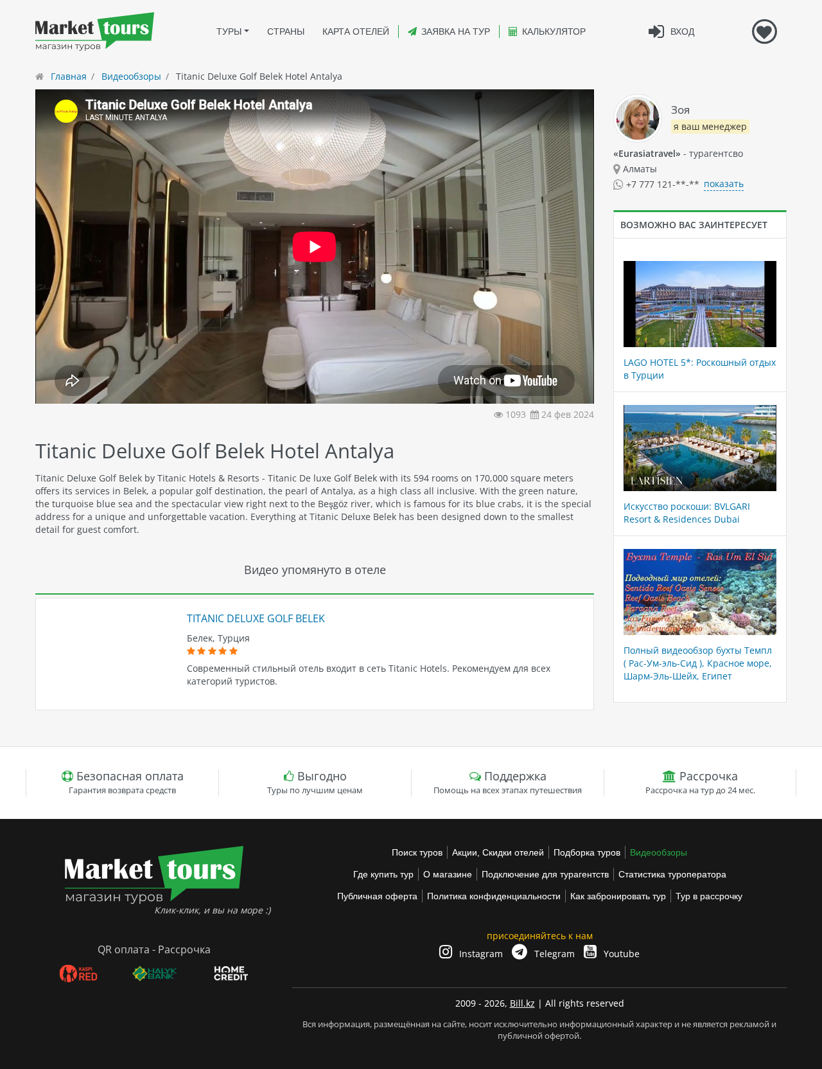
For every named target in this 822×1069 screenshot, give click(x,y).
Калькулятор (554, 31)
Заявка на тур (455, 31)
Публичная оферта (377, 896)
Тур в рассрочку (709, 896)
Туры (228, 31)
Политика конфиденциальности (494, 896)
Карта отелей (355, 31)
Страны (285, 31)
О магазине (447, 874)
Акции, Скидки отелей (498, 852)
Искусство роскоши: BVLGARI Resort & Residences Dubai (687, 512)
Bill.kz (522, 1003)
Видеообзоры (658, 852)
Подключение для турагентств (545, 874)
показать (724, 183)
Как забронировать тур (618, 896)
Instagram (480, 954)
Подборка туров (587, 852)
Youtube (620, 954)
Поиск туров (417, 852)
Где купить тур (383, 874)
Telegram (553, 954)
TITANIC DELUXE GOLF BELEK (256, 618)
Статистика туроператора (672, 874)
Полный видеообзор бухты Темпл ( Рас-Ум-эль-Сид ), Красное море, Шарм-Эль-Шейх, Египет (698, 663)
